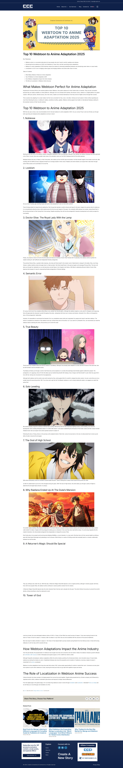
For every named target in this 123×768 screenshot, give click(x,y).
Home (47, 747)
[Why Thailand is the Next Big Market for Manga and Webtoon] (87, 708)
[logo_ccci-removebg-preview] (88, 749)
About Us (48, 750)
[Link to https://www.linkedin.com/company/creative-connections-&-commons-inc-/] (62, 747)
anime (33, 662)
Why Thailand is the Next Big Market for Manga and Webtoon (86, 730)
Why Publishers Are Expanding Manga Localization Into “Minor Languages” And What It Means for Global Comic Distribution (60, 732)
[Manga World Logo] (88, 753)
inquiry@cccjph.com (95, 1)
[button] (97, 7)
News (47, 755)
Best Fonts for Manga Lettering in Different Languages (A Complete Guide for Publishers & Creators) (35, 731)
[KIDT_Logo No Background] (87, 756)
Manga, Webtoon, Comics (38, 690)
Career (47, 752)
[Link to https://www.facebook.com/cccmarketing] (59, 747)
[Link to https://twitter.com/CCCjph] (65, 747)
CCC (25, 690)
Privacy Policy (96, 764)
